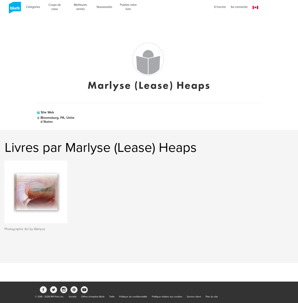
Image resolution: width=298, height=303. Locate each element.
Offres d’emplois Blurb (93, 296)
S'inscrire (220, 7)
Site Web (47, 112)
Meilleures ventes (80, 7)
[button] (255, 7)
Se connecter (239, 7)
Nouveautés (104, 7)
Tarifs (112, 296)
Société (73, 296)
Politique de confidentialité (133, 296)
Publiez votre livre (128, 7)
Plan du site (212, 296)
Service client (194, 296)
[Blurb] (13, 9)
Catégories (33, 7)
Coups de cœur (54, 7)
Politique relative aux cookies (167, 296)
